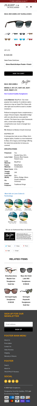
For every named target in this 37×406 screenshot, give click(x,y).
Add (8, 250)
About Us (7, 340)
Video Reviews (9, 350)
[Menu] (27, 7)
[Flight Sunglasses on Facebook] (5, 381)
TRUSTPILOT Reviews (11, 371)
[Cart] (31, 7)
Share (18, 246)
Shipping (7, 353)
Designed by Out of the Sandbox (14, 391)
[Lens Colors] (18, 224)
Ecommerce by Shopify (11, 394)
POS (26, 391)
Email (16, 250)
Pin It (26, 246)
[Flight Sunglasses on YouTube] (9, 381)
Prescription (8, 343)
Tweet (9, 246)
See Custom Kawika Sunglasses (16, 94)
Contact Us (7, 346)
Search (6, 365)
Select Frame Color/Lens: (11, 60)
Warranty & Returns (10, 356)
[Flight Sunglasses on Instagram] (13, 381)
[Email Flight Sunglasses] (16, 381)
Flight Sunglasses (14, 387)
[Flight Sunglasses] (11, 7)
